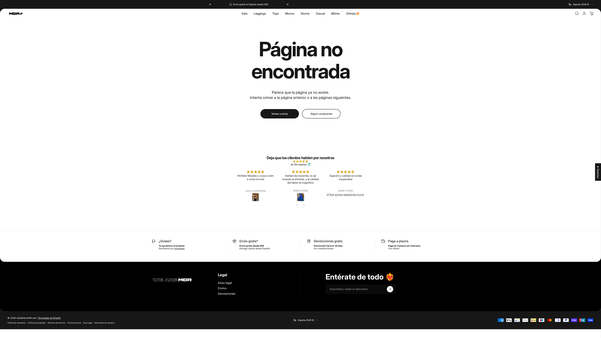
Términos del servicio (56, 323)
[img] (300, 161)
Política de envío (74, 323)
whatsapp (179, 248)
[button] (298, 206)
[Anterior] (210, 4)
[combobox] (581, 4)
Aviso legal (225, 282)
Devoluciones (226, 293)
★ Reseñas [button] (598, 172)
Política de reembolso (17, 323)
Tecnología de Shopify (49, 318)
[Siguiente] (287, 4)
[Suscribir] (390, 289)
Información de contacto (104, 323)
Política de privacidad (37, 323)
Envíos (222, 288)
